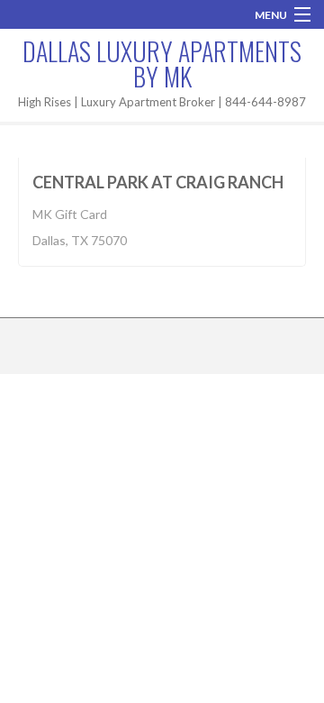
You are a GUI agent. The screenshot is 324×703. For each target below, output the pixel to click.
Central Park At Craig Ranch (158, 182)
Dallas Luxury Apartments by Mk (162, 63)
